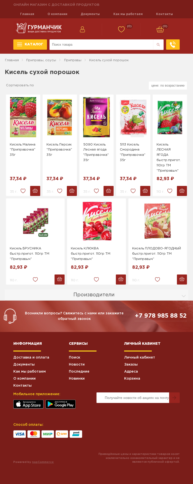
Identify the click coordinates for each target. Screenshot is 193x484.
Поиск (74, 357)
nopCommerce (43, 462)
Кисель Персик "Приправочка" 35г (59, 150)
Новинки (77, 378)
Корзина (132, 378)
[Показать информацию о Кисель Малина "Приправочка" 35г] (23, 117)
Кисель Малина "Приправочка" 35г (22, 150)
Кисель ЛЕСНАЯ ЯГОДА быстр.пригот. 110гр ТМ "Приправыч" (169, 157)
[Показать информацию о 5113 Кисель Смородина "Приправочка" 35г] (133, 117)
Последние (79, 371)
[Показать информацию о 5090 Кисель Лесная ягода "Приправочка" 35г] (96, 117)
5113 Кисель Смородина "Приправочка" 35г (133, 152)
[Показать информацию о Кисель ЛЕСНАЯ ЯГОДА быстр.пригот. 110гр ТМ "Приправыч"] (170, 117)
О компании (57, 14)
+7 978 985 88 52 (161, 316)
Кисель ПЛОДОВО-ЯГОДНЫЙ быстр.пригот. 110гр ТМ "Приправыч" (156, 253)
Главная (27, 14)
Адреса (131, 371)
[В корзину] (35, 191)
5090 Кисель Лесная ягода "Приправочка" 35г (96, 152)
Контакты (164, 14)
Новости (77, 364)
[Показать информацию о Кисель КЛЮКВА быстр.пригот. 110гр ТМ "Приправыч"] (96, 221)
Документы (90, 14)
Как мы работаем (128, 14)
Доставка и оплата (31, 357)
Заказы (131, 364)
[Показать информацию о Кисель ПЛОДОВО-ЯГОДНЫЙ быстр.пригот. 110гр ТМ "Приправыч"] (157, 221)
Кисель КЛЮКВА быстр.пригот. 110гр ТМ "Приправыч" (90, 253)
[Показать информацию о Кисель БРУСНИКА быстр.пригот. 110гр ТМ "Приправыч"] (35, 221)
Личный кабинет (139, 357)
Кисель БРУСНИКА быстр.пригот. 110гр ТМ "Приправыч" (29, 253)
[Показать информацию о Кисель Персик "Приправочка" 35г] (59, 117)
